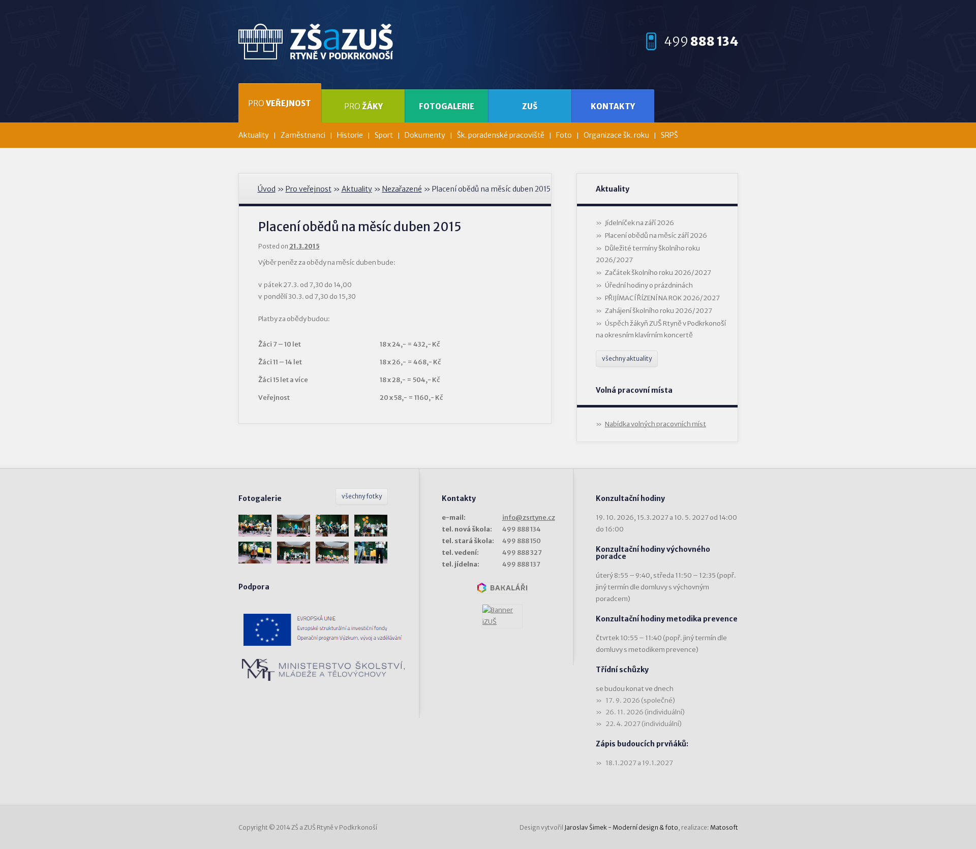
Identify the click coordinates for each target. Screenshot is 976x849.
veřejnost (279, 103)
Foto (564, 135)
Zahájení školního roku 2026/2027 (658, 310)
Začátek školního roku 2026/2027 (658, 272)
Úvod (267, 189)
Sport (384, 135)
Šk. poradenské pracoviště (500, 135)
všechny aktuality (627, 358)
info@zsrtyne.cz (528, 517)
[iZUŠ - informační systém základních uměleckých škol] (502, 616)
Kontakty (613, 106)
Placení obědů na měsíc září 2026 (656, 235)
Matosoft (724, 827)
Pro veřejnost (308, 189)
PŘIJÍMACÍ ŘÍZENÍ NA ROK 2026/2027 (662, 298)
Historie (350, 135)
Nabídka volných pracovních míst (655, 424)
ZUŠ (529, 106)
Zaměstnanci (303, 135)
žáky (363, 106)
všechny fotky (362, 496)
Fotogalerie (446, 106)
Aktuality (253, 135)
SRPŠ (669, 135)
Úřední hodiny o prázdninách (649, 285)
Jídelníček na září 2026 (639, 222)
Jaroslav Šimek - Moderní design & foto (621, 827)
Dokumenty (425, 135)
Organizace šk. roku (616, 135)
